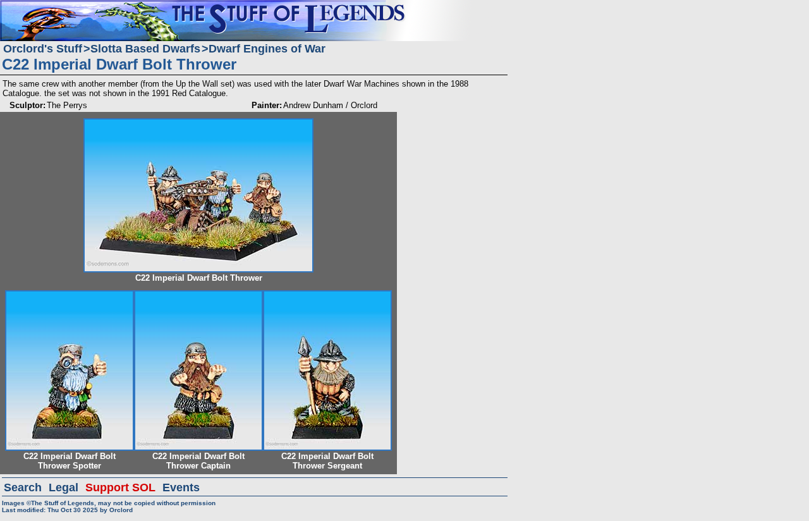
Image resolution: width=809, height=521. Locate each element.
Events (181, 487)
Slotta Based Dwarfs (145, 48)
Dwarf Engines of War (267, 48)
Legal (63, 487)
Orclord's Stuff (42, 48)
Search (23, 487)
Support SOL (120, 487)
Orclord (121, 509)
